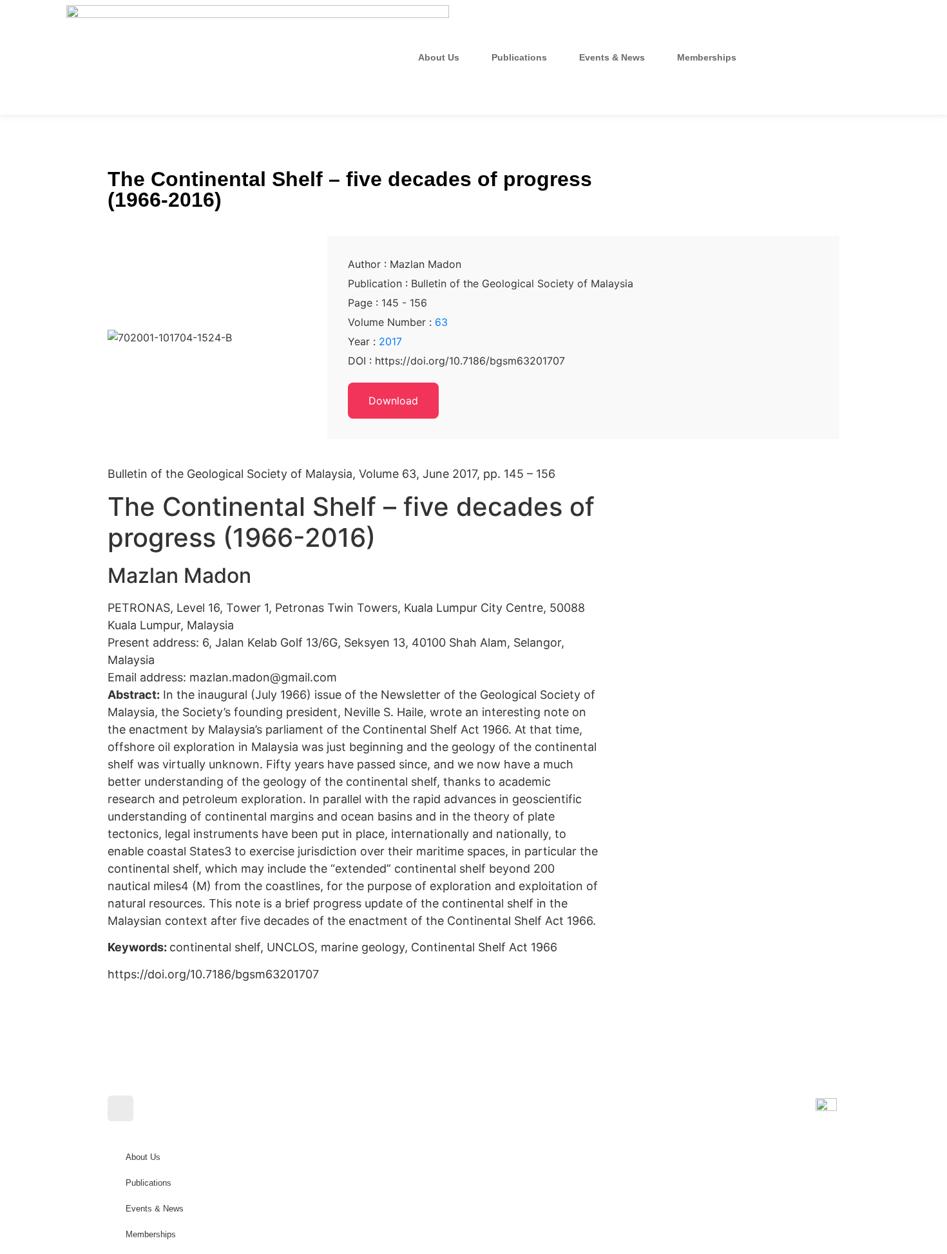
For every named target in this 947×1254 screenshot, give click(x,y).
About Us (438, 57)
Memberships (706, 57)
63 (441, 322)
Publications (519, 57)
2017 (390, 341)
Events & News (612, 57)
